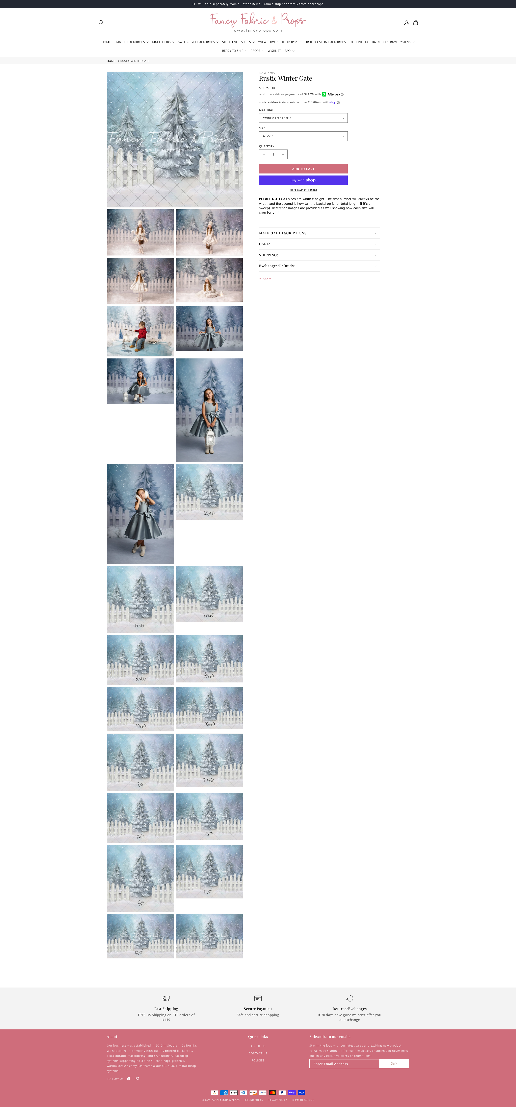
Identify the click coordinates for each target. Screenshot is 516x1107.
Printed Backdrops (129, 42)
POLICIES (258, 1060)
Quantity (266, 146)
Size (262, 128)
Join (394, 1063)
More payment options (303, 189)
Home (111, 61)
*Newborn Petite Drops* (277, 42)
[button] (101, 22)
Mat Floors (161, 42)
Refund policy (253, 1099)
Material (266, 110)
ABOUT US (258, 1046)
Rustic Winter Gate (134, 61)
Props (255, 51)
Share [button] (267, 279)
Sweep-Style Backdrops (196, 42)
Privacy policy (277, 1099)
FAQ (288, 51)
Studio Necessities (236, 42)
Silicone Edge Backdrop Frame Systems (380, 42)
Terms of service (303, 1099)
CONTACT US (258, 1053)
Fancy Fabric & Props (226, 1100)
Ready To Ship (232, 51)
